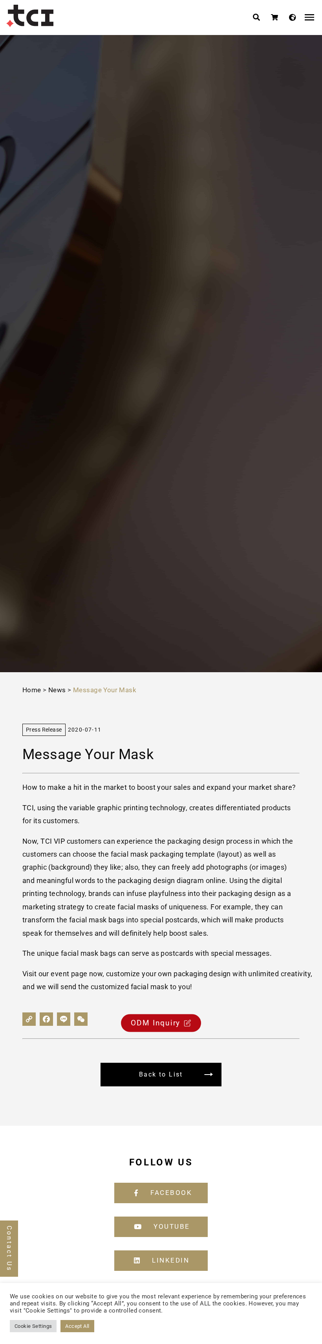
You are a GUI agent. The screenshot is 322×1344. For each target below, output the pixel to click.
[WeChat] (81, 1019)
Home (31, 690)
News (57, 690)
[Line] (63, 1019)
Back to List (161, 1074)
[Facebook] (46, 1019)
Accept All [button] (77, 1326)
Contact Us (9, 1249)
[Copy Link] (29, 1019)
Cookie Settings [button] (33, 1326)
